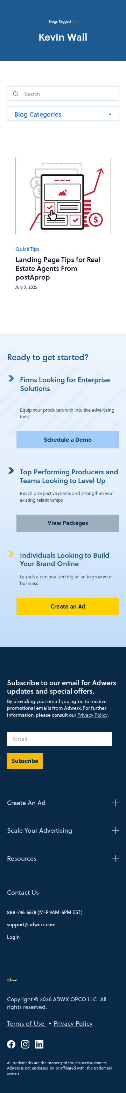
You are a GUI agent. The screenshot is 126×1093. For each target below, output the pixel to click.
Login (13, 937)
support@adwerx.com (31, 924)
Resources (21, 858)
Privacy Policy (92, 715)
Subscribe (25, 761)
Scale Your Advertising (39, 830)
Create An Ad (26, 802)
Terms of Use (26, 1023)
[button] (63, 113)
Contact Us (23, 892)
